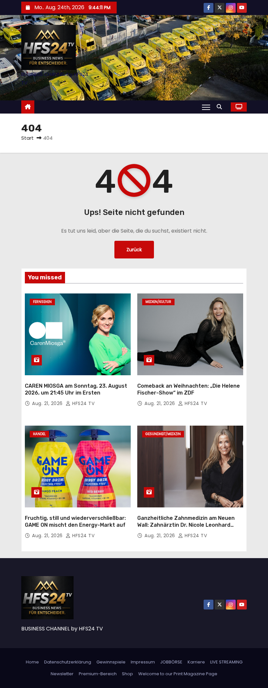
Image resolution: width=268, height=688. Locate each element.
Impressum (143, 662)
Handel (39, 434)
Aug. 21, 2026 (48, 403)
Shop (127, 674)
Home (32, 662)
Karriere (196, 662)
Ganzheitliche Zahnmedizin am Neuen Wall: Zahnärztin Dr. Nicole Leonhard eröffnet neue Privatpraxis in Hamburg (187, 525)
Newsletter (62, 674)
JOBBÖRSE (171, 662)
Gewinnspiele (111, 662)
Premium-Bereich (98, 674)
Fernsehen (42, 301)
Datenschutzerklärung (67, 662)
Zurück (134, 249)
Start (27, 137)
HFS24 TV (82, 403)
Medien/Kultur (158, 301)
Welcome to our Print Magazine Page (177, 674)
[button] (220, 107)
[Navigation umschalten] (206, 107)
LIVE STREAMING (226, 662)
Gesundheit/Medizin (163, 434)
